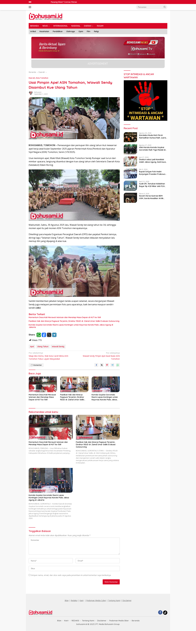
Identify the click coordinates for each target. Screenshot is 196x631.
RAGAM (100, 26)
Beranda (135, 620)
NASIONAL (75, 26)
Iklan (67, 600)
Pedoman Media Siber (119, 620)
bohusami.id (81, 624)
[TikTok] (165, 612)
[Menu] (30, 7)
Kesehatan (44, 31)
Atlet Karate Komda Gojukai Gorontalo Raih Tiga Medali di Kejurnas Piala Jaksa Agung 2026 (152, 148)
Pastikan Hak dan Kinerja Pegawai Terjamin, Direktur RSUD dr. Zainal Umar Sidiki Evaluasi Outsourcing (74, 321)
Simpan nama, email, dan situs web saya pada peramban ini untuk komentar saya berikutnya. (71, 575)
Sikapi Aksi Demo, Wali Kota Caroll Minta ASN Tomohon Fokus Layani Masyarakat (48, 356)
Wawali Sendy (58, 346)
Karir (82, 600)
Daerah (32, 78)
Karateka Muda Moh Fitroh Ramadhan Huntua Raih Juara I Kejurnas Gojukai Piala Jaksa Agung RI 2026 (153, 136)
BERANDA (34, 26)
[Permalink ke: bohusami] (31, 93)
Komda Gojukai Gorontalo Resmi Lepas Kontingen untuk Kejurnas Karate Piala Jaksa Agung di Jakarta (71, 326)
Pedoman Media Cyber (96, 600)
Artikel (33, 31)
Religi (96, 31)
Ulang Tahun (42, 346)
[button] (164, 7)
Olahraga (70, 31)
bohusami (37, 92)
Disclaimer (126, 600)
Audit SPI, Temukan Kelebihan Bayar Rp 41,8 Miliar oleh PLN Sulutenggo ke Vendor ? (152, 185)
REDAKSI (75, 620)
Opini (81, 31)
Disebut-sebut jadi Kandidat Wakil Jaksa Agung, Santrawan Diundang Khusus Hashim (153, 160)
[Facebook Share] (96, 365)
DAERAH (87, 26)
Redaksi (74, 600)
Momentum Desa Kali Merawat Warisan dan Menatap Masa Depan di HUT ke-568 (65, 317)
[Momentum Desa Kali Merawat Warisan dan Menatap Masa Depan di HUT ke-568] (43, 384)
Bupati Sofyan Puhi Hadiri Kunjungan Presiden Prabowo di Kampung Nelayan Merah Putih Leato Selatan (152, 172)
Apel (32, 346)
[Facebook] (160, 612)
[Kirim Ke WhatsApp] (118, 365)
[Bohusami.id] (46, 16)
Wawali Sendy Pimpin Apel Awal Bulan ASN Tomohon (101, 356)
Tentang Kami (114, 600)
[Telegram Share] (112, 365)
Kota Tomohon (42, 78)
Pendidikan (58, 31)
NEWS (45, 26)
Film (88, 31)
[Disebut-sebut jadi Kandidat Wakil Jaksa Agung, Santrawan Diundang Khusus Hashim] (130, 161)
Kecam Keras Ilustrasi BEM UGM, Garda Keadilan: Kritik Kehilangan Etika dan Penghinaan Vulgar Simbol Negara (151, 197)
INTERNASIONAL (60, 26)
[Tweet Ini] (102, 365)
